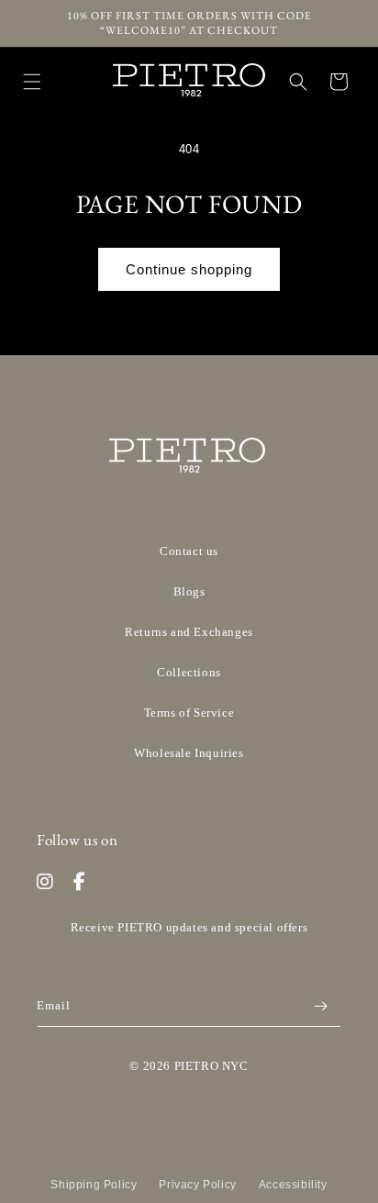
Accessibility (293, 1184)
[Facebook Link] (79, 882)
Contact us (189, 551)
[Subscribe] (320, 1006)
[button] (32, 81)
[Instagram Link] (45, 882)
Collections (189, 672)
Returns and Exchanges (189, 632)
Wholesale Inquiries (188, 753)
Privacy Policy (197, 1184)
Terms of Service (189, 712)
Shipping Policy (93, 1184)
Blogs (189, 591)
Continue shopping (189, 269)
